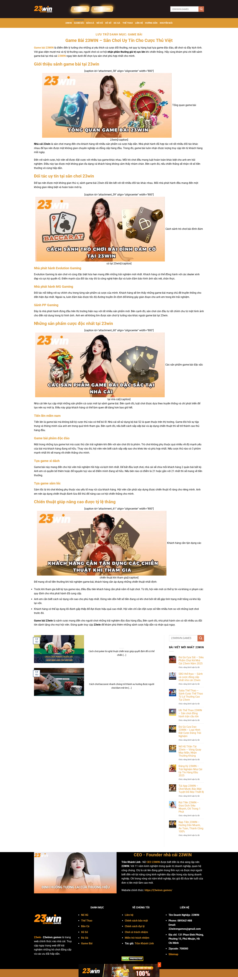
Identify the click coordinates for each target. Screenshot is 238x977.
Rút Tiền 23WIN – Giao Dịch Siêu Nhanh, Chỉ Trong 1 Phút (189, 807)
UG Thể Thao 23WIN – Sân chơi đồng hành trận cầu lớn (190, 713)
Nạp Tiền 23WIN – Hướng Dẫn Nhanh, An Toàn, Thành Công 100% (191, 827)
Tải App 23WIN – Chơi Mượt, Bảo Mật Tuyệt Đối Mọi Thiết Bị (191, 789)
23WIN (68, 23)
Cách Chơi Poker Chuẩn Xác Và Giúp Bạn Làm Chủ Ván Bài (122, 643)
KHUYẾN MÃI (166, 23)
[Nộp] (201, 9)
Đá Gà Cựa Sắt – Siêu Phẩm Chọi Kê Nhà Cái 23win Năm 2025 (191, 660)
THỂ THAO (128, 23)
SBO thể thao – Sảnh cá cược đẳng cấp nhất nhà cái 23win (191, 677)
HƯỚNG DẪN (151, 23)
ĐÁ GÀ (117, 23)
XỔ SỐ (108, 23)
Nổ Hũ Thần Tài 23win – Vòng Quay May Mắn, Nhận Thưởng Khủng (190, 751)
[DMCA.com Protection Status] (132, 958)
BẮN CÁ (90, 23)
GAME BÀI (79, 23)
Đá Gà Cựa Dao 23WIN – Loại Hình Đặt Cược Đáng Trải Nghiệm (190, 731)
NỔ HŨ (99, 23)
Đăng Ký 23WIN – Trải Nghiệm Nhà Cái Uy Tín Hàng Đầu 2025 (190, 771)
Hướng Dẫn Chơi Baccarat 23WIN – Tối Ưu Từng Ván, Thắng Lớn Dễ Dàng (122, 676)
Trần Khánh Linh (144, 943)
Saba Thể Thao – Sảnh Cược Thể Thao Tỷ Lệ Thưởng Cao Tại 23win (191, 695)
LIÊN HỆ (139, 23)
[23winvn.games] (50, 9)
